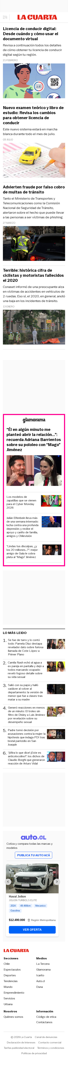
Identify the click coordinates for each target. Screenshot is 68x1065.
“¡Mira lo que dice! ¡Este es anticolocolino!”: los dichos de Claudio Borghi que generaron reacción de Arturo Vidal (26, 758)
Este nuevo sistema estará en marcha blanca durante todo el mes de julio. (30, 131)
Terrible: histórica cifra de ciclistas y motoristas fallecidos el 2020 (33, 275)
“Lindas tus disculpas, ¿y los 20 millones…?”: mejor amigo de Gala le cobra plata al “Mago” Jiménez (22, 551)
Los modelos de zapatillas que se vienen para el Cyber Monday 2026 (21, 502)
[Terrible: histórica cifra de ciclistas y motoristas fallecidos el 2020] (34, 328)
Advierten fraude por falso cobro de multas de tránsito (34, 190)
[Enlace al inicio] (34, 421)
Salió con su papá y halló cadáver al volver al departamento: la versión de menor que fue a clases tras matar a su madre (25, 692)
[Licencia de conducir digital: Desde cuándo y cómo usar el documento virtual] (34, 81)
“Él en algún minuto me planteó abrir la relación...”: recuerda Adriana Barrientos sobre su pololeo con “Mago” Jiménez (34, 439)
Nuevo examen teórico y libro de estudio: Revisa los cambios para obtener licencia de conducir (33, 115)
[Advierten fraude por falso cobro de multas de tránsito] (34, 244)
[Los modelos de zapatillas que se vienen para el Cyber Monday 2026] (51, 501)
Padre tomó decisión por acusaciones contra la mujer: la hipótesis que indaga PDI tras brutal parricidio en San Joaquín (27, 737)
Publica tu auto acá (33, 855)
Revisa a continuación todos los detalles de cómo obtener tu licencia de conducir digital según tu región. (32, 50)
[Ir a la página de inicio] (37, 17)
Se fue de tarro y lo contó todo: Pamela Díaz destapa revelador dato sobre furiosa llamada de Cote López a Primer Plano (25, 647)
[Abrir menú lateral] (6, 17)
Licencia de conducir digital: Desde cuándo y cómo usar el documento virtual (30, 33)
